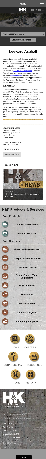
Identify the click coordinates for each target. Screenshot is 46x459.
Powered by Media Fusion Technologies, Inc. (19, 418)
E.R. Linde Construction (22, 71)
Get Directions (12, 154)
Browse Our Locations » (23, 40)
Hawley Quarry (16, 75)
